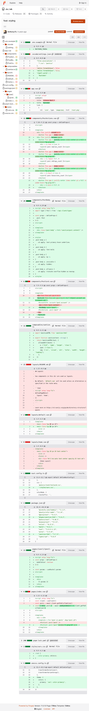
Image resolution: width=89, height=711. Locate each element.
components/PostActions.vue (44, 118)
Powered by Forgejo (26, 706)
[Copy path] (44, 42)
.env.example (37, 42)
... (5, 26)
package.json (37, 503)
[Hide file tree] (3, 37)
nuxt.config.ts (37, 473)
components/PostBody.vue (41, 201)
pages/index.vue (38, 592)
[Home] (4, 3)
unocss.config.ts (38, 663)
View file (81, 42)
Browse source (78, 21)
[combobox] (72, 37)
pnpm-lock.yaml (39, 640)
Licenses (47, 709)
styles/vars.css (38, 646)
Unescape (71, 42)
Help (20, 3)
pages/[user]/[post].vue (41, 550)
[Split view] (78, 37)
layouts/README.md (40, 364)
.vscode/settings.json (41, 54)
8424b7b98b (60, 32)
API (53, 709)
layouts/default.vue (40, 415)
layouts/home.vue (38, 442)
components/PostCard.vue (42, 281)
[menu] (84, 37)
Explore (12, 3)
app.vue (34, 89)
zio (7, 9)
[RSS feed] (43, 9)
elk (11, 9)
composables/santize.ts (41, 326)
